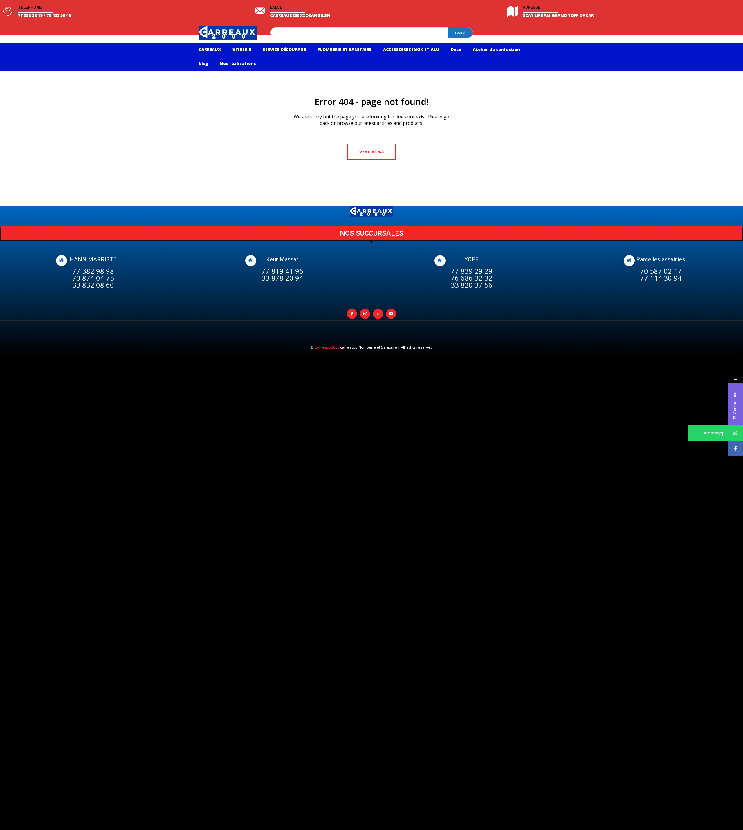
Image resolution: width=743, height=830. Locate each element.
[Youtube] (391, 314)
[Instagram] (365, 314)
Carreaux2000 (327, 347)
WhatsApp (714, 433)
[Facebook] (352, 314)
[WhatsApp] (735, 433)
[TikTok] (378, 314)
